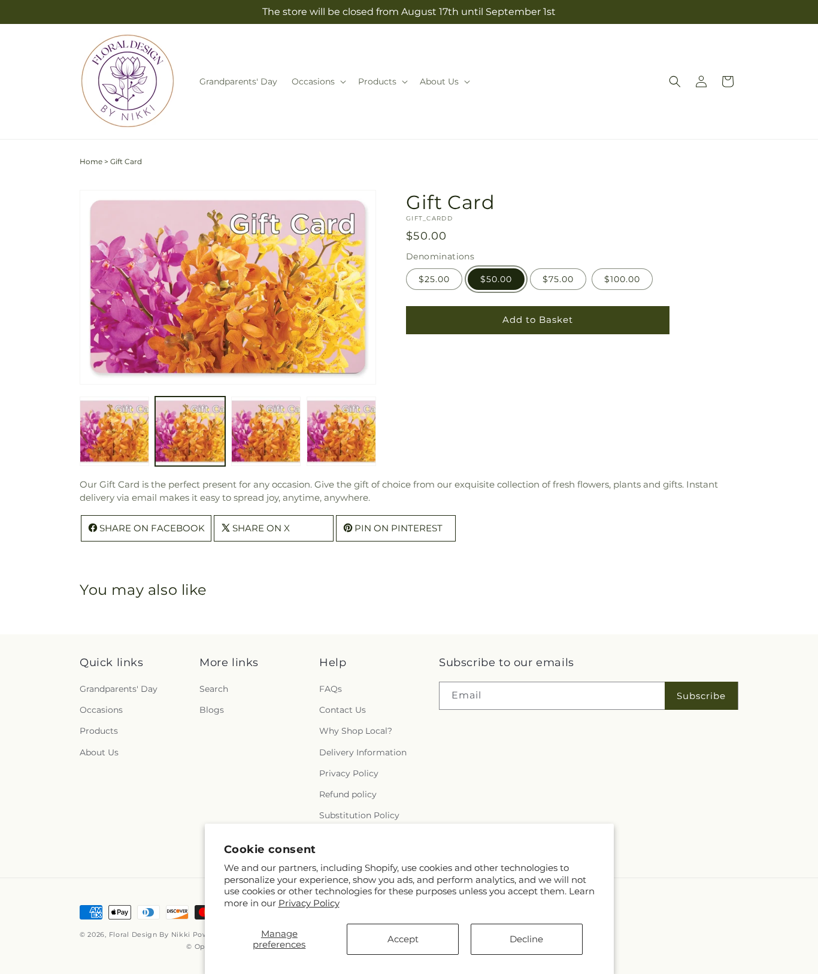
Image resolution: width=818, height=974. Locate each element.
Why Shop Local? (355, 730)
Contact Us (342, 709)
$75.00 (558, 278)
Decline (526, 939)
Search (213, 688)
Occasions (101, 709)
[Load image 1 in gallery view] (114, 431)
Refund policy (348, 794)
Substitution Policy (359, 815)
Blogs (211, 709)
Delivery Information (363, 752)
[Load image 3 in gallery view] (266, 431)
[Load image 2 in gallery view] (190, 431)
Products (99, 730)
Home (91, 161)
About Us (99, 752)
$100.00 (622, 278)
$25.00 (434, 278)
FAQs (330, 688)
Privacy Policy (309, 903)
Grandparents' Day (118, 688)
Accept (403, 939)
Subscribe (701, 695)
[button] (317, 81)
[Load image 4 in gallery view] (341, 431)
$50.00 (496, 278)
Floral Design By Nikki (149, 934)
